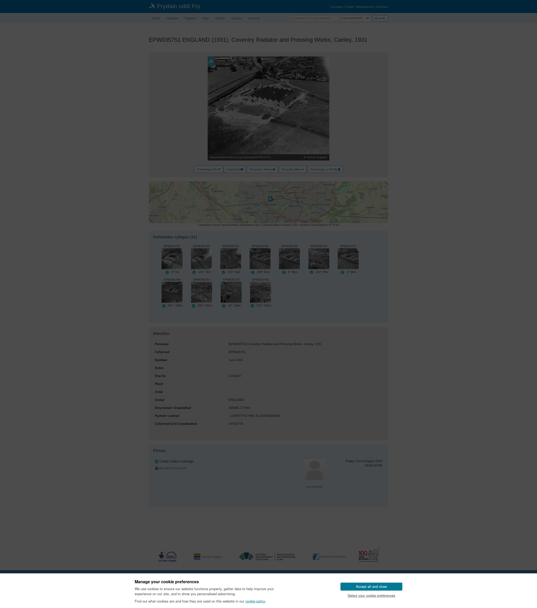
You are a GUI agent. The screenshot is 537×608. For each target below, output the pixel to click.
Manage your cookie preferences (167, 581)
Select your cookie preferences (371, 595)
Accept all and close (371, 586)
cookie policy (255, 601)
